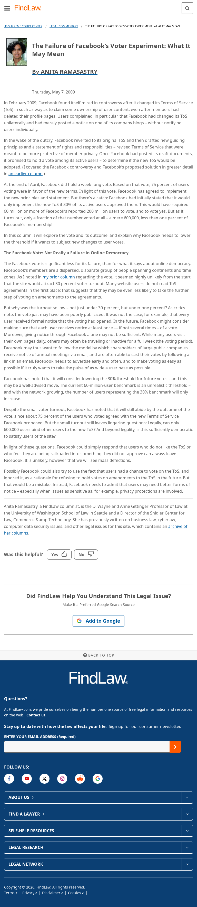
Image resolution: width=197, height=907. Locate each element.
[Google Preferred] (98, 779)
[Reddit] (80, 779)
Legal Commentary (64, 26)
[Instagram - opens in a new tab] (62, 779)
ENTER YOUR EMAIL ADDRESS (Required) (40, 736)
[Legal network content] (187, 864)
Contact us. (36, 715)
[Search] (187, 8)
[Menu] (7, 8)
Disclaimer (51, 892)
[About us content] (187, 797)
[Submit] (175, 747)
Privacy (28, 892)
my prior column (59, 277)
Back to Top (101, 655)
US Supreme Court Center (23, 26)
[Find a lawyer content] (187, 814)
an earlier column (25, 173)
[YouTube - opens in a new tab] (27, 779)
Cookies (74, 892)
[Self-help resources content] (187, 830)
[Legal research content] (187, 847)
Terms (9, 892)
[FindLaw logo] (29, 8)
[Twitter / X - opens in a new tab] (45, 779)
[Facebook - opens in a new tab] (9, 779)
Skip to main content (98, 6)
